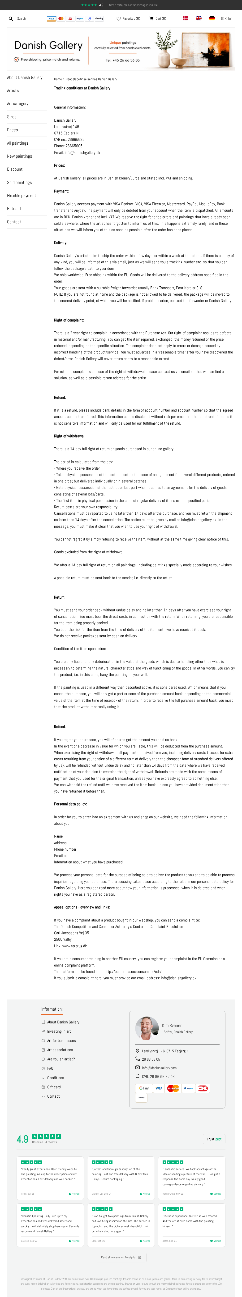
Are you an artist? (61, 1059)
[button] (227, 18)
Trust (214, 1139)
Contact (14, 222)
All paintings (17, 143)
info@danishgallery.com (159, 1067)
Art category (17, 103)
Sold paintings (19, 182)
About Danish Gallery (24, 77)
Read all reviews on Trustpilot (119, 1257)
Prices (12, 130)
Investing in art (59, 1031)
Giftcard (14, 208)
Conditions (55, 1077)
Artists (13, 90)
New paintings (19, 156)
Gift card (54, 1087)
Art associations (60, 1049)
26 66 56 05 (151, 1059)
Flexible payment (21, 195)
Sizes (12, 117)
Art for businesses (61, 1040)
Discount (15, 169)
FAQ (50, 1068)
